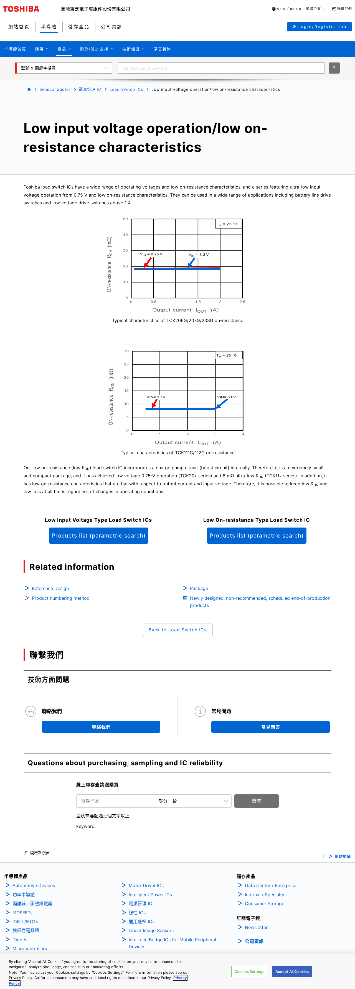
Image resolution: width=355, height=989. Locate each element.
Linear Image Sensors (151, 930)
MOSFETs (22, 912)
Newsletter (256, 927)
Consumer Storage (264, 903)
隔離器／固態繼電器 (32, 903)
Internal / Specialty (264, 894)
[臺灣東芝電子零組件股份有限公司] (95, 9)
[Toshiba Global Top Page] (32, 9)
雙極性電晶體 (25, 930)
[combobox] (221, 68)
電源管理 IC (90, 89)
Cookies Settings (249, 971)
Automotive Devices (33, 885)
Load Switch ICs (126, 89)
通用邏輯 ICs (141, 921)
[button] (299, 9)
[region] (177, 971)
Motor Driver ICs (146, 885)
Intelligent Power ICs (150, 894)
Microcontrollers (29, 948)
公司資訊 (254, 941)
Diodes (19, 939)
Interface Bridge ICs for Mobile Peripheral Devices (172, 943)
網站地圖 (343, 856)
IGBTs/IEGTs (25, 921)
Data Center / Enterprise (270, 885)
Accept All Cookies (292, 971)
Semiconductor (54, 89)
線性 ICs (137, 912)
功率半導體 (23, 894)
